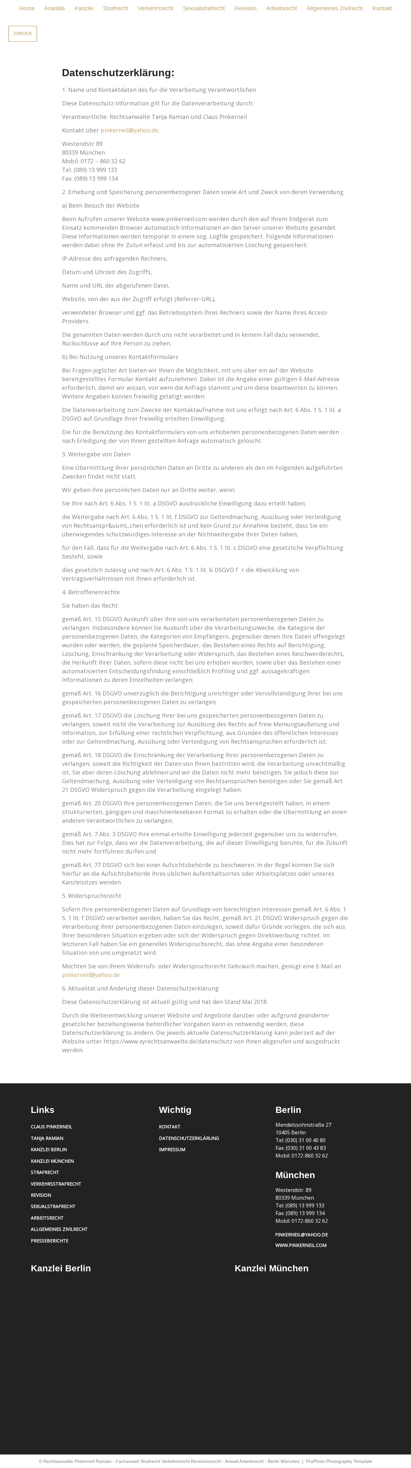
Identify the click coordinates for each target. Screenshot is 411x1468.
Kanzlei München (52, 1161)
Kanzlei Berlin (49, 1149)
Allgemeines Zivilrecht (335, 8)
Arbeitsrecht (281, 8)
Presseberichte (49, 1241)
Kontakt (382, 8)
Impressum (172, 1149)
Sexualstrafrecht (204, 8)
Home (27, 8)
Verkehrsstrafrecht (56, 1184)
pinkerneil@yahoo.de (129, 130)
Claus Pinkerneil (51, 1126)
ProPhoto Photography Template (339, 1461)
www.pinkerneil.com (301, 1245)
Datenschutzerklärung (189, 1138)
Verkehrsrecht (155, 8)
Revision (245, 8)
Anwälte (54, 8)
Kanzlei (83, 8)
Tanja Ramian (47, 1138)
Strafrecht (115, 8)
